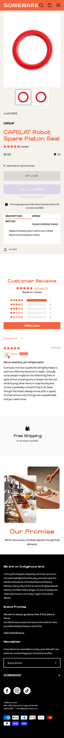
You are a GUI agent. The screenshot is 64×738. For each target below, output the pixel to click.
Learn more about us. (14, 632)
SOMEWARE (12, 675)
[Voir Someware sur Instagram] (17, 690)
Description (13, 216)
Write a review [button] (32, 325)
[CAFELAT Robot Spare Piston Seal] (23, 97)
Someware (13, 702)
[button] (12, 146)
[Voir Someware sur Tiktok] (27, 690)
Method (10, 221)
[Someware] (21, 5)
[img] (12, 348)
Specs (36, 216)
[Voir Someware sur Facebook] (7, 690)
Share (13, 249)
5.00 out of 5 (41, 288)
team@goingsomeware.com (27, 708)
